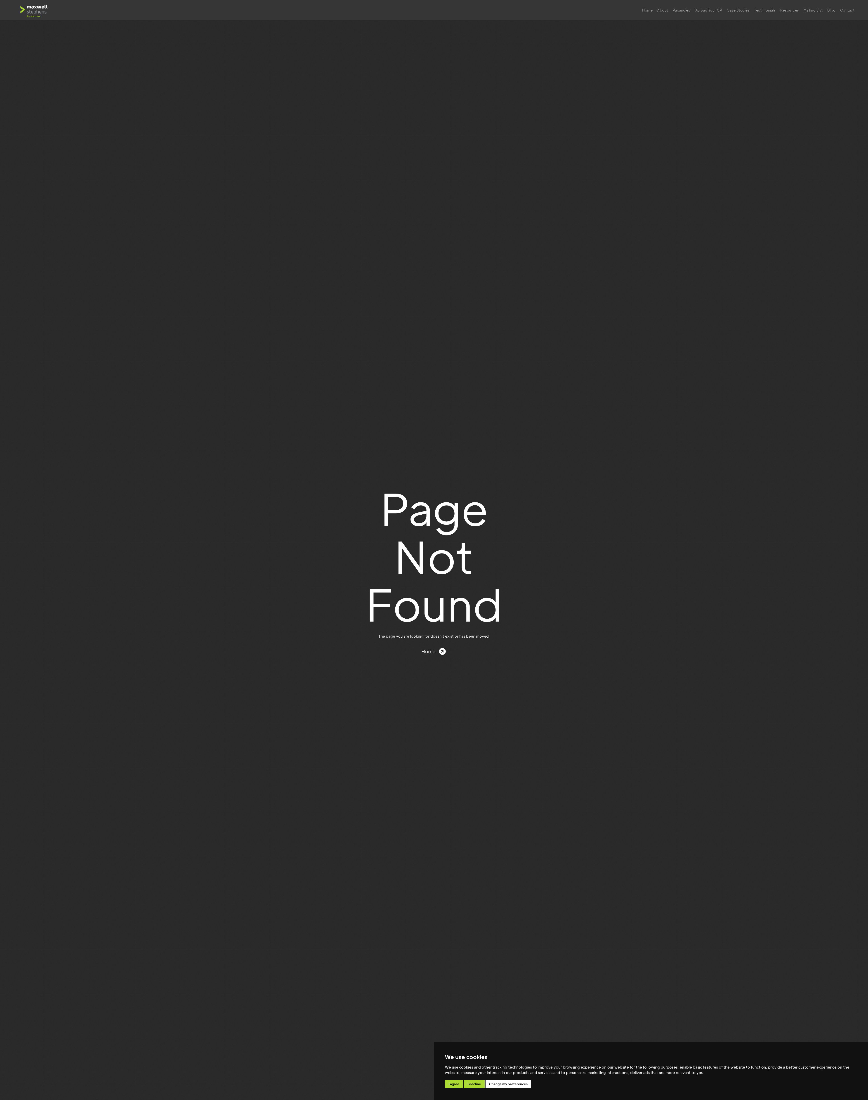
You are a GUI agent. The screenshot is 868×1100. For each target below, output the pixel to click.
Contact (847, 10)
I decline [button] (474, 1084)
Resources (789, 10)
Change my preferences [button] (508, 1084)
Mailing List (813, 10)
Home (647, 10)
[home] (34, 10)
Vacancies (681, 10)
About (662, 10)
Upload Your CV (708, 10)
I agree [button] (453, 1084)
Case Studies (738, 10)
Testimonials (765, 10)
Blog (831, 10)
